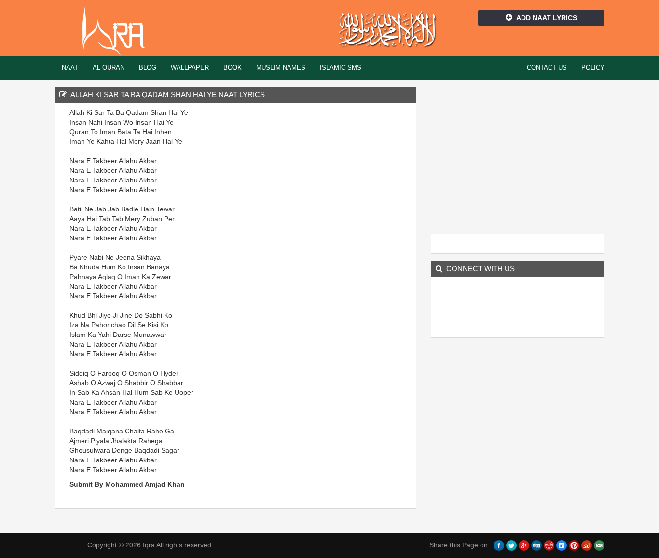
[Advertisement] (358, 252)
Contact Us (547, 67)
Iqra (118, 31)
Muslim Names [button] (280, 67)
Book (232, 67)
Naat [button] (70, 67)
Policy (592, 67)
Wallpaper (190, 67)
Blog (147, 67)
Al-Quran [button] (108, 67)
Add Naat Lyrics (546, 18)
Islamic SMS (340, 67)
